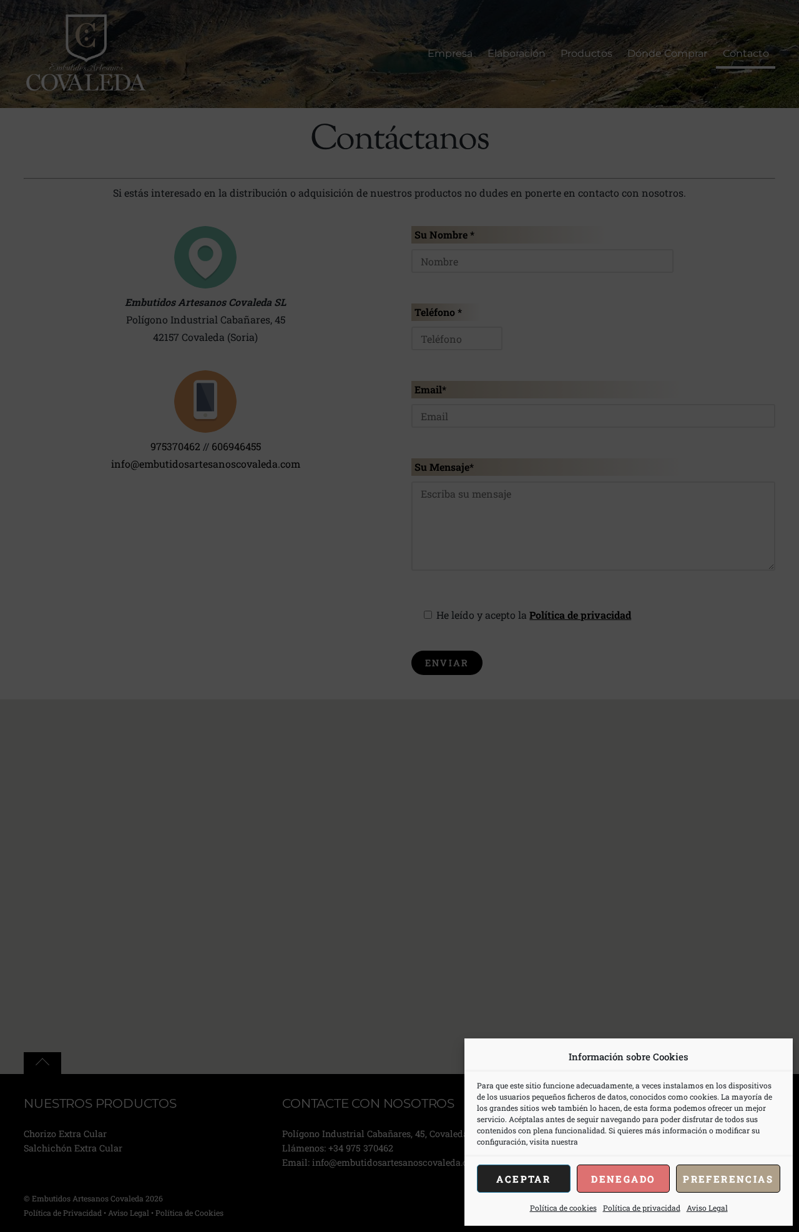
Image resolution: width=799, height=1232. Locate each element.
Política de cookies (563, 1208)
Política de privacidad (641, 1208)
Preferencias (728, 1179)
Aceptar (523, 1179)
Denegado (623, 1179)
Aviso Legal (707, 1208)
